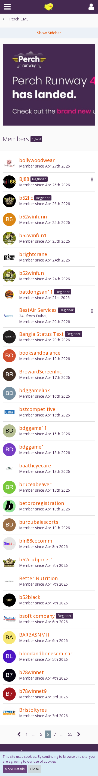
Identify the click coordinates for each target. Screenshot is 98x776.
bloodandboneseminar (45, 653)
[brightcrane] (9, 257)
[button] (7, 6)
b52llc (26, 197)
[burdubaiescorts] (9, 524)
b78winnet (31, 672)
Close (34, 769)
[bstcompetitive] (9, 412)
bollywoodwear (37, 160)
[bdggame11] (9, 430)
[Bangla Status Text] (9, 336)
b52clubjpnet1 (36, 559)
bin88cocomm (35, 540)
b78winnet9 (33, 691)
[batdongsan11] (9, 294)
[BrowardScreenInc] (9, 374)
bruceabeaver (35, 484)
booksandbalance (39, 352)
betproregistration (41, 503)
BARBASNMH (34, 634)
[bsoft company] (9, 618)
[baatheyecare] (9, 468)
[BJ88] (9, 181)
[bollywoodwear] (9, 163)
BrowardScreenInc (40, 371)
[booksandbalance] (9, 355)
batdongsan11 (36, 291)
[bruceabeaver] (9, 487)
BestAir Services (38, 310)
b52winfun (31, 273)
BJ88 (24, 179)
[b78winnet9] (9, 694)
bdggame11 (33, 428)
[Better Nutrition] (9, 581)
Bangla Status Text (41, 334)
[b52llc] (9, 200)
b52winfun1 (33, 235)
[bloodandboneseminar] (9, 656)
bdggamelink (34, 390)
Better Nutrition (38, 578)
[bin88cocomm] (9, 543)
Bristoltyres (33, 710)
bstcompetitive (37, 409)
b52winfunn (33, 216)
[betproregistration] (9, 506)
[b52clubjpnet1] (9, 562)
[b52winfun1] (9, 238)
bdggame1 (31, 446)
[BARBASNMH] (9, 637)
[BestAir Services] (9, 315)
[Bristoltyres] (9, 712)
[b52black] (9, 600)
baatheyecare (35, 465)
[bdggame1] (9, 449)
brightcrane (33, 254)
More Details (14, 769)
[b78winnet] (9, 675)
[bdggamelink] (9, 393)
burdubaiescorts (38, 522)
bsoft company (37, 616)
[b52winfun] (9, 275)
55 (70, 734)
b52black (29, 597)
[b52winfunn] (9, 219)
